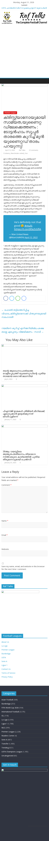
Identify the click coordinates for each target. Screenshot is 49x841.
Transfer (5, 743)
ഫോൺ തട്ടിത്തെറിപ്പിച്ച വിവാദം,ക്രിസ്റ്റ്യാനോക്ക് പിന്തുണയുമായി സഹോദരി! (24, 313)
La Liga (4, 646)
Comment (6, 485)
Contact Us (6, 669)
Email (5, 535)
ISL (3, 715)
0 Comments (33, 150)
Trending (5, 747)
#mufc (28, 225)
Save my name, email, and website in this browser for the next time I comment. (23, 567)
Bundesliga (6, 653)
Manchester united (17, 153)
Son (26, 153)
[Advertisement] (24, 52)
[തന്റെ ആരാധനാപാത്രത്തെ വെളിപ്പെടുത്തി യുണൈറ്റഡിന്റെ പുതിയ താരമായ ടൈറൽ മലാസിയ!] (25, 345)
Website (5, 549)
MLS (3, 727)
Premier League (10, 113)
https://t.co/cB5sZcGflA (27, 229)
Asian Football (7, 699)
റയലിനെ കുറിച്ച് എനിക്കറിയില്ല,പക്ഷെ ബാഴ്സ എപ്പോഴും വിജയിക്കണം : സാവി (23, 330)
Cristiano (6, 153)
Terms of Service (8, 673)
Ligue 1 (4, 665)
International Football (10, 711)
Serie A (4, 661)
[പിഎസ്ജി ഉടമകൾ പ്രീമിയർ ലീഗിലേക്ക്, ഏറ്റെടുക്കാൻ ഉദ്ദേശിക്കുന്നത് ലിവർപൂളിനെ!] (25, 386)
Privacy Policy (7, 677)
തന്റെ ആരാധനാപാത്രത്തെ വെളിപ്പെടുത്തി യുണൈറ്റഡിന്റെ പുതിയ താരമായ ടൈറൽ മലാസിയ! (24, 373)
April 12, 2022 (31, 237)
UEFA (4, 657)
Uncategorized (7, 755)
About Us (5, 642)
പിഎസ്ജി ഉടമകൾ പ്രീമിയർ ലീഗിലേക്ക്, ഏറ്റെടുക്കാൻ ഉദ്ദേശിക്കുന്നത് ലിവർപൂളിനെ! (24, 414)
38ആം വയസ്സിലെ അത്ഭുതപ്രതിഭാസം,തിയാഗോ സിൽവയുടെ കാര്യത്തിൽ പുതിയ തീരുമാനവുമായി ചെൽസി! (21, 455)
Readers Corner (8, 735)
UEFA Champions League (12, 751)
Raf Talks (22, 150)
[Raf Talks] (4, 81)
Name (5, 520)
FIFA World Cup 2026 (10, 707)
